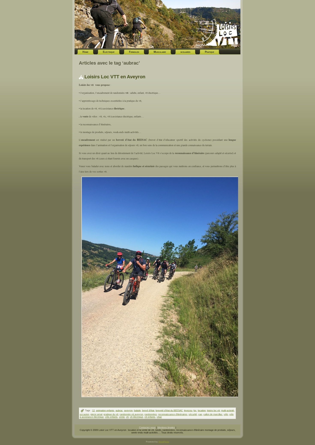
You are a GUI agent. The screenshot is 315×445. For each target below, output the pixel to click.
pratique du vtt (111, 414)
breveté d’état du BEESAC (169, 410)
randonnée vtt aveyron (131, 414)
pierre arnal (96, 414)
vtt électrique (136, 417)
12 (93, 410)
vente (122, 417)
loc (195, 410)
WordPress (163, 441)
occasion (84, 414)
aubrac (119, 410)
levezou (188, 410)
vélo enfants (111, 417)
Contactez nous (147, 427)
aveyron (128, 410)
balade (137, 410)
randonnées (150, 414)
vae (200, 414)
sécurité (193, 414)
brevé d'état (148, 410)
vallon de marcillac (212, 414)
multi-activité (227, 410)
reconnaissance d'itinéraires (172, 414)
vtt (127, 417)
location (202, 410)
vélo (226, 414)
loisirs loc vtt (213, 410)
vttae (159, 417)
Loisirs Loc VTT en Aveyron (114, 76)
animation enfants (105, 410)
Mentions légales (166, 427)
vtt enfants (149, 417)
